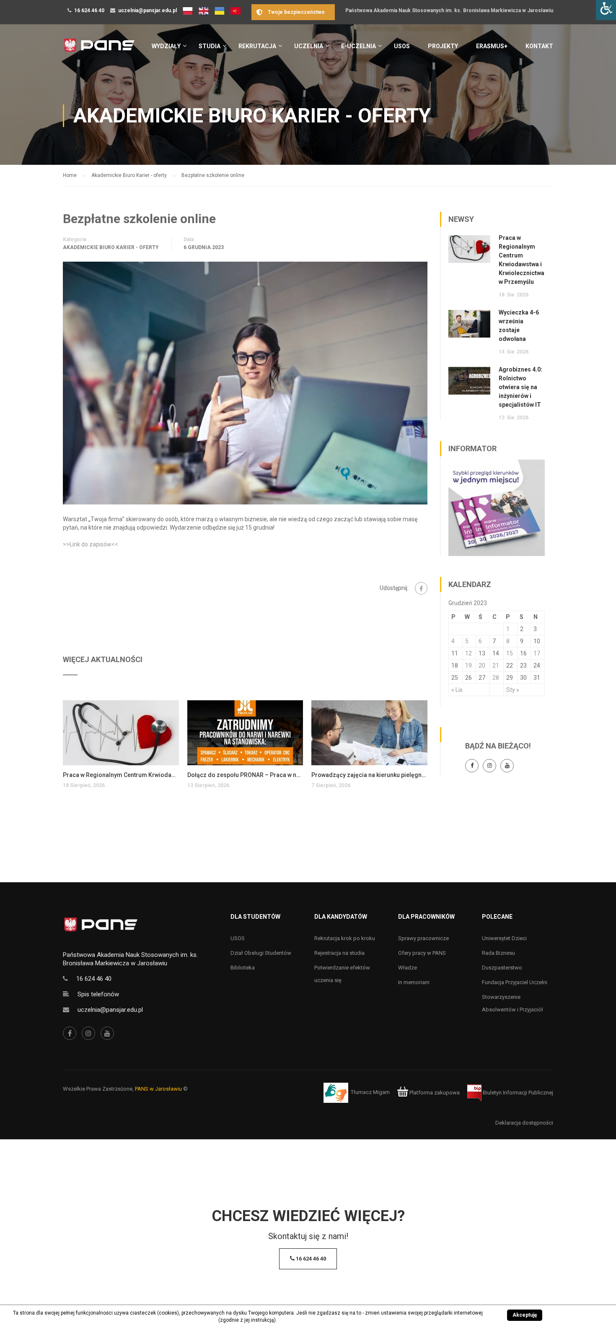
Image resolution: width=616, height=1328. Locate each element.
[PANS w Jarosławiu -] (99, 50)
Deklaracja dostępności (524, 1123)
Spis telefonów (98, 994)
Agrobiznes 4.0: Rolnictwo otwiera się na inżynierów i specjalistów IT (520, 387)
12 (468, 653)
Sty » (512, 689)
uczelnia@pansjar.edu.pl (147, 10)
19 (468, 665)
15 (509, 653)
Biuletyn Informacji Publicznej (517, 1092)
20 (482, 665)
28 (495, 677)
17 (536, 653)
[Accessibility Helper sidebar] (606, 10)
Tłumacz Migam (370, 1092)
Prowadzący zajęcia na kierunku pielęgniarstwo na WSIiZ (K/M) (369, 775)
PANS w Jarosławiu (158, 1089)
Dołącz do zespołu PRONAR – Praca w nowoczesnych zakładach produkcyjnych (245, 775)
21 (495, 665)
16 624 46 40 (89, 10)
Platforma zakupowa (434, 1092)
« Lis (457, 689)
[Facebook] (421, 588)
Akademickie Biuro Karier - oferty (111, 247)
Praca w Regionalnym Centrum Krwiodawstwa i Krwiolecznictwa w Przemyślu (121, 775)
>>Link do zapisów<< (90, 544)
